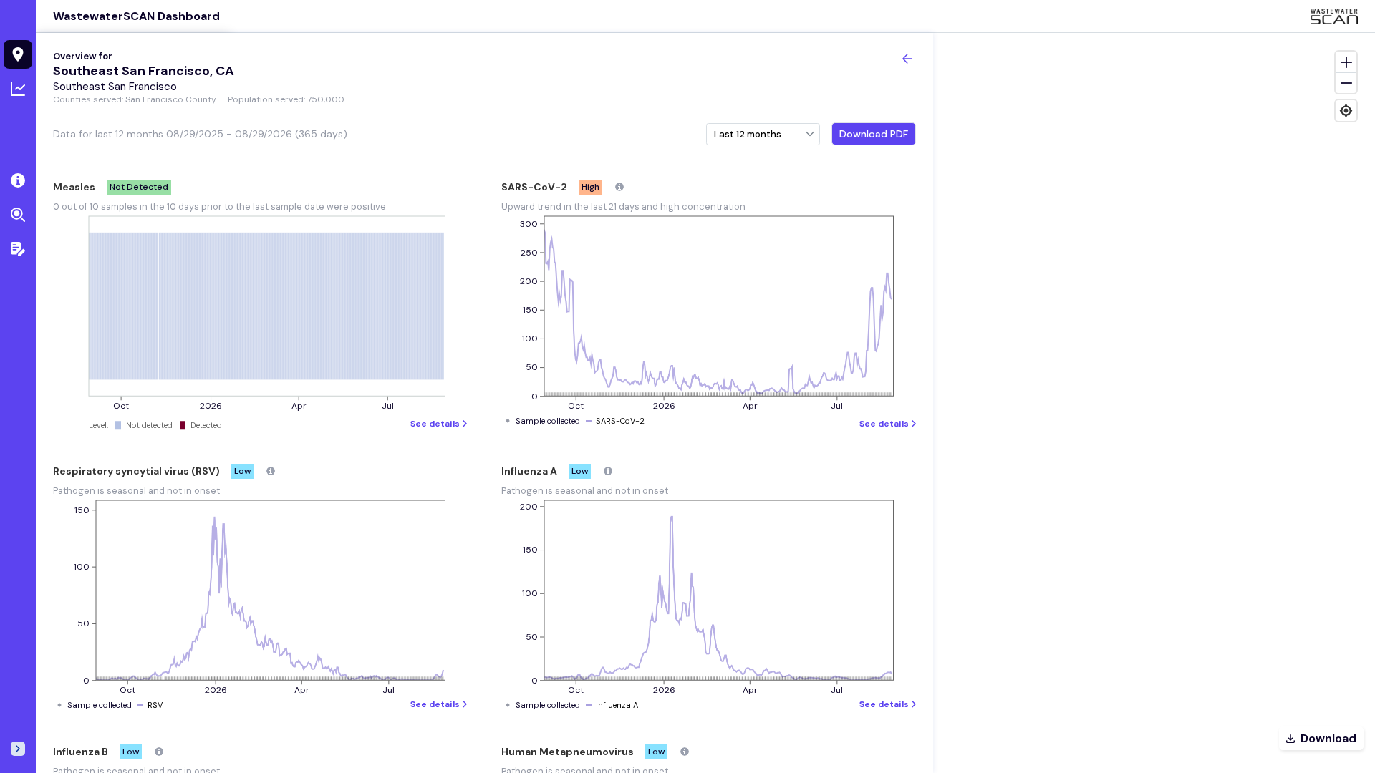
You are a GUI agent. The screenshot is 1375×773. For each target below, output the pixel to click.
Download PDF (873, 133)
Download (1328, 738)
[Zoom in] (1346, 62)
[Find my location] (1346, 110)
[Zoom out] (1346, 82)
